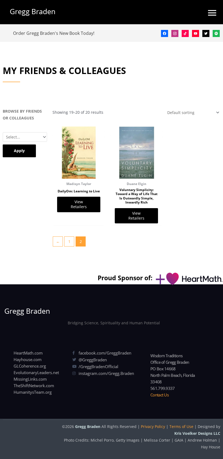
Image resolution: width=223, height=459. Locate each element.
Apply (19, 150)
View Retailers (79, 204)
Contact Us (159, 395)
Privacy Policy (153, 426)
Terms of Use (181, 426)
